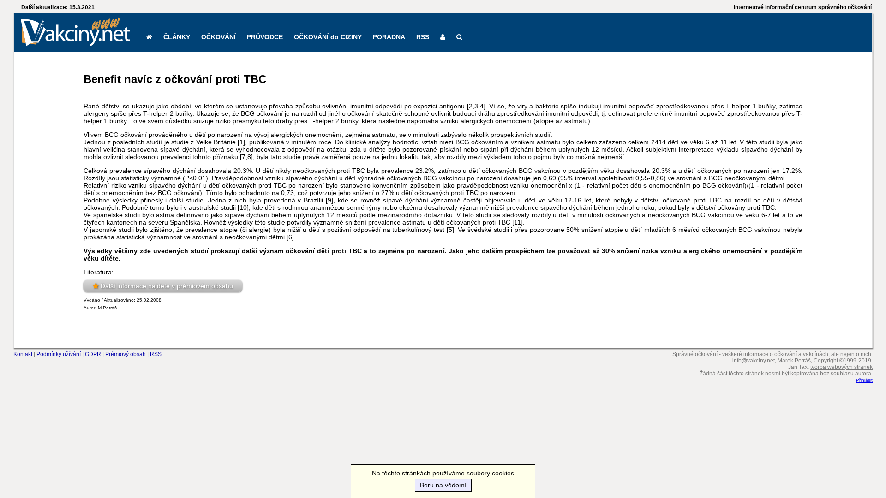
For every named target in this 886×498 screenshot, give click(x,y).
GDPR (93, 354)
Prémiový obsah (125, 354)
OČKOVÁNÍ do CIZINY (328, 37)
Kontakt (22, 354)
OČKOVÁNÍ (218, 37)
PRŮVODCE (265, 37)
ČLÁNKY (176, 37)
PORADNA (389, 37)
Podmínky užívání (58, 354)
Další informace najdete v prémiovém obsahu (167, 286)
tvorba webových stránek (841, 367)
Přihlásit (864, 380)
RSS (422, 37)
